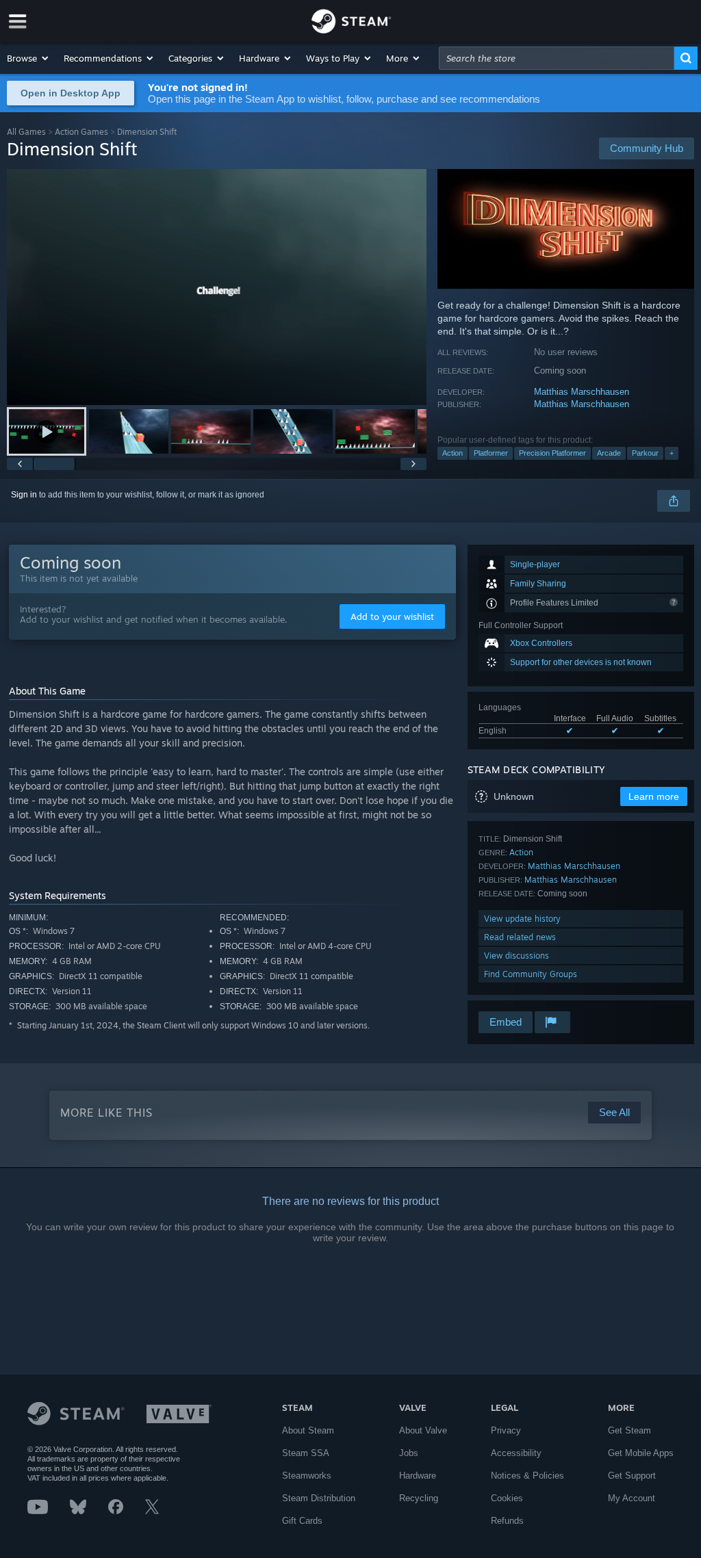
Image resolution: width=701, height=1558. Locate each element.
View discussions (516, 955)
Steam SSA (305, 1453)
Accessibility (516, 1453)
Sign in (24, 494)
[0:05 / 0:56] (216, 287)
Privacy (506, 1430)
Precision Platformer (552, 453)
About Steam (308, 1430)
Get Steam (629, 1430)
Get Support (632, 1475)
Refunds (507, 1521)
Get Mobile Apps (641, 1453)
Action (452, 453)
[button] (28, 58)
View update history (522, 918)
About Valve (423, 1430)
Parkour (645, 453)
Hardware (417, 1475)
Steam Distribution (318, 1498)
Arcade (609, 453)
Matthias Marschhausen (581, 392)
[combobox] (556, 58)
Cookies (507, 1498)
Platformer (491, 453)
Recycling (418, 1498)
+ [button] (672, 453)
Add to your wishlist (392, 616)
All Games (26, 132)
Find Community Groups (530, 974)
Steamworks (306, 1475)
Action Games (81, 132)
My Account (631, 1498)
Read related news (520, 937)
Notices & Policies (527, 1475)
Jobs (408, 1453)
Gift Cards (302, 1521)
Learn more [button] (653, 796)
